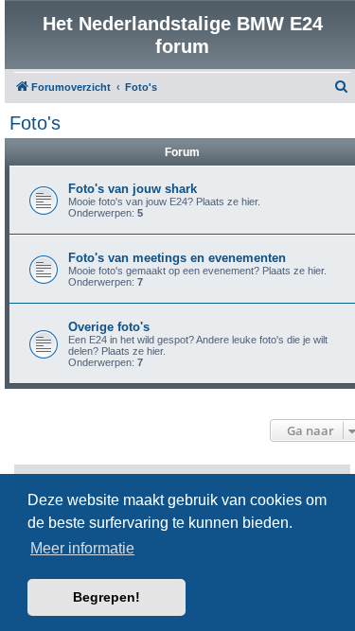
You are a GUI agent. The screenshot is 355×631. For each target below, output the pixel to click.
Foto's (35, 123)
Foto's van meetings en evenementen (177, 258)
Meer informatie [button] (82, 548)
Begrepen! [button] (106, 597)
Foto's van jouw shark (132, 189)
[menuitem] (341, 87)
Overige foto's (109, 327)
